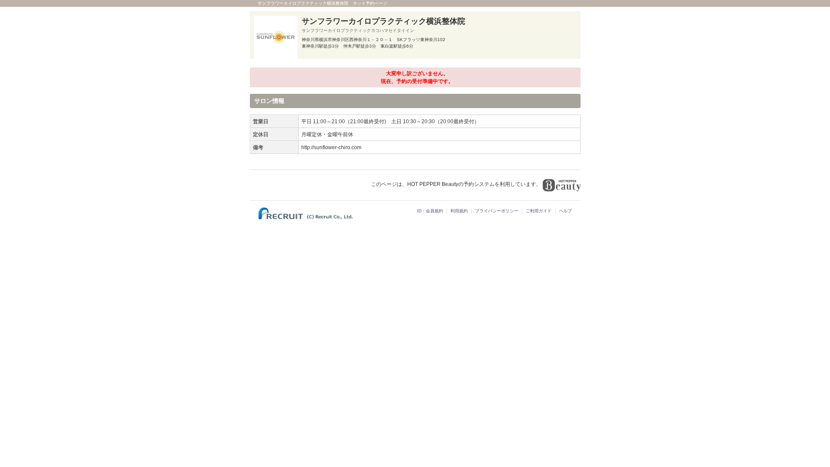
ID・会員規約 (430, 210)
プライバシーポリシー (496, 210)
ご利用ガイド (539, 210)
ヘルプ (565, 210)
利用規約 (459, 210)
